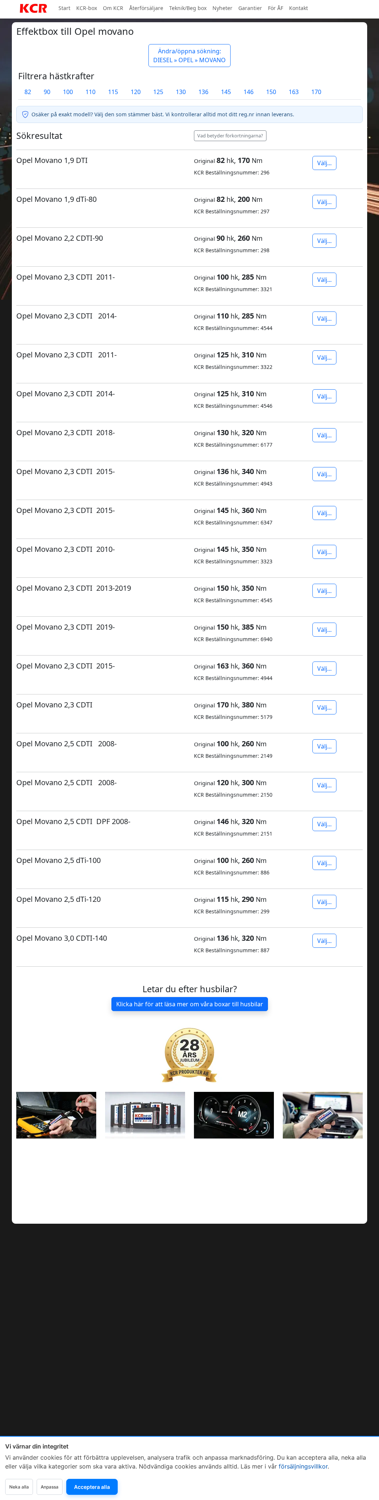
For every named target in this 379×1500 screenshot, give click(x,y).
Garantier (250, 7)
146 (249, 92)
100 (68, 92)
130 (181, 92)
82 (27, 92)
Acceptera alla (92, 1487)
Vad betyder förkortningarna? (230, 135)
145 (226, 92)
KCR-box (86, 7)
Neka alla (19, 1487)
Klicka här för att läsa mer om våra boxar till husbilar (189, 1004)
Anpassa (49, 1487)
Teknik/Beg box (188, 7)
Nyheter (222, 7)
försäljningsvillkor (303, 1466)
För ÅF (275, 7)
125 (158, 92)
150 (271, 92)
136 (203, 92)
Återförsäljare (146, 7)
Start (64, 7)
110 (90, 92)
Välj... (324, 163)
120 (136, 92)
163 (294, 92)
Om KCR (113, 7)
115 (113, 92)
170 (316, 92)
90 (47, 92)
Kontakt (298, 7)
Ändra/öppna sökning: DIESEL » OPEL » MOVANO (189, 55)
